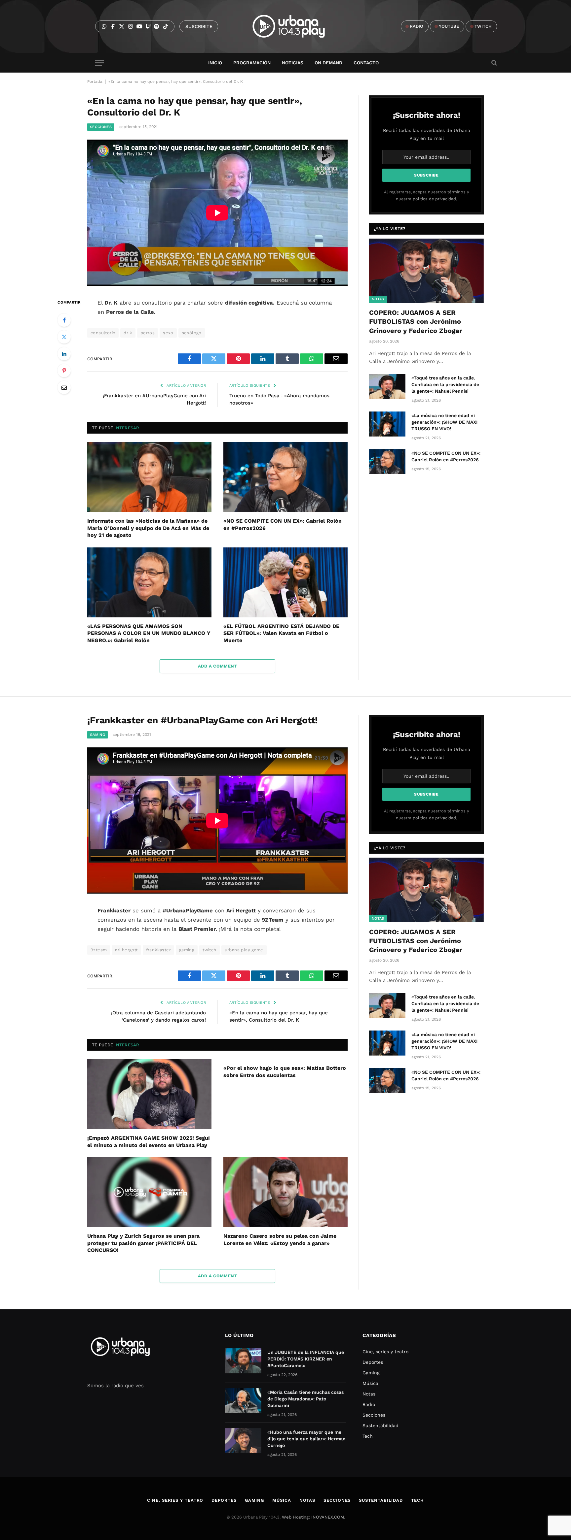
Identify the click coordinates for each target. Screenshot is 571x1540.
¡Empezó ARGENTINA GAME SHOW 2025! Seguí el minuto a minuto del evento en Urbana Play (148, 1141)
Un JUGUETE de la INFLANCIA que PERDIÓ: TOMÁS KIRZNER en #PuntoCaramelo (305, 1359)
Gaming (97, 735)
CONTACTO (366, 62)
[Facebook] (64, 320)
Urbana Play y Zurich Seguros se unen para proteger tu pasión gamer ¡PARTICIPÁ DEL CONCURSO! (143, 1243)
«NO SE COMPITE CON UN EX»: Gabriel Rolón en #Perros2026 (282, 524)
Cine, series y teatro (385, 1351)
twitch (209, 949)
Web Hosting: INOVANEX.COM (313, 1517)
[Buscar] (493, 62)
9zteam (99, 949)
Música (370, 1383)
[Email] (64, 387)
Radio (368, 1404)
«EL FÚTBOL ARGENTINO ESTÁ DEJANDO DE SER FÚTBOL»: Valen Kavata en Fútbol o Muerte (281, 633)
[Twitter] (64, 337)
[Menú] (99, 62)
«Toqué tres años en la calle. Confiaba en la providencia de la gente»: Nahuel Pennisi (445, 384)
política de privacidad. (435, 198)
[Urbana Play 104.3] (296, 26)
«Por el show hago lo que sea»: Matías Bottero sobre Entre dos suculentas (284, 1071)
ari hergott (126, 949)
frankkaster (158, 949)
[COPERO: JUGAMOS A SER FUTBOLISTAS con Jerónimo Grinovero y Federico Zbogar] (426, 271)
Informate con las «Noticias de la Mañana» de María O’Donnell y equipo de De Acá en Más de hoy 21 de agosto (148, 528)
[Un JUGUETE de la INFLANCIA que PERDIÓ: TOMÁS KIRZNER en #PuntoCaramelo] (243, 1360)
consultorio (103, 332)
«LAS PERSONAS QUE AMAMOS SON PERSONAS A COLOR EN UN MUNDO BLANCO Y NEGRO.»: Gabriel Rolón (148, 633)
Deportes (372, 1362)
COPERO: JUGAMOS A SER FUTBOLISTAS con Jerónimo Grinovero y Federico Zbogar (415, 321)
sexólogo (192, 332)
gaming (186, 949)
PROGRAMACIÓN (252, 62)
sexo (168, 332)
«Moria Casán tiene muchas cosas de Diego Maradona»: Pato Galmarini (305, 1399)
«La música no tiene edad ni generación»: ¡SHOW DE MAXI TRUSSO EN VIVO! (444, 422)
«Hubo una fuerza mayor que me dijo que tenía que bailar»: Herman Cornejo (306, 1438)
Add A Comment (217, 666)
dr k (128, 332)
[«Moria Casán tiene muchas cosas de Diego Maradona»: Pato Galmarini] (243, 1400)
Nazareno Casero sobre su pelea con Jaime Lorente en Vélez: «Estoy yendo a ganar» (279, 1239)
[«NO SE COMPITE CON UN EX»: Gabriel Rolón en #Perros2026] (285, 477)
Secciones (101, 127)
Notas (378, 299)
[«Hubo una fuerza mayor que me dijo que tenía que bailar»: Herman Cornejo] (243, 1440)
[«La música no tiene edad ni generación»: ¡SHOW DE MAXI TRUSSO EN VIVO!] (387, 424)
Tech (367, 1436)
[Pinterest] (64, 370)
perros (147, 332)
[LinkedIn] (64, 353)
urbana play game (244, 949)
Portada (94, 81)
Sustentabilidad (380, 1425)
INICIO (215, 62)
